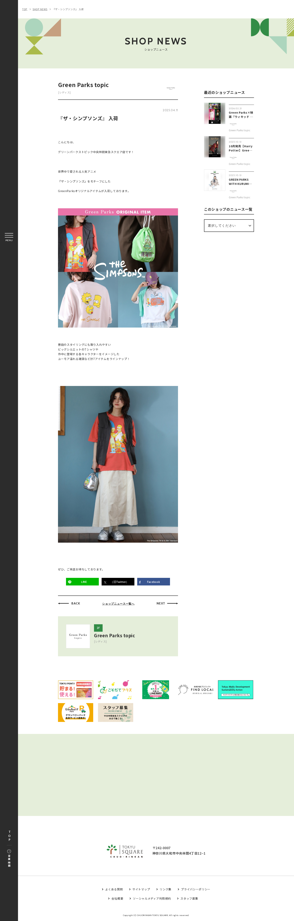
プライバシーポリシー (195, 889)
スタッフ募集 (189, 898)
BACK (75, 603)
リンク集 (165, 889)
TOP (9, 836)
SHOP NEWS (40, 9)
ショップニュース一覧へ (118, 603)
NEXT (161, 603)
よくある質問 (114, 889)
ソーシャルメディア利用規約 (152, 898)
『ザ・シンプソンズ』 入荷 (68, 9)
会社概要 (117, 898)
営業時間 (9, 861)
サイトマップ (141, 889)
